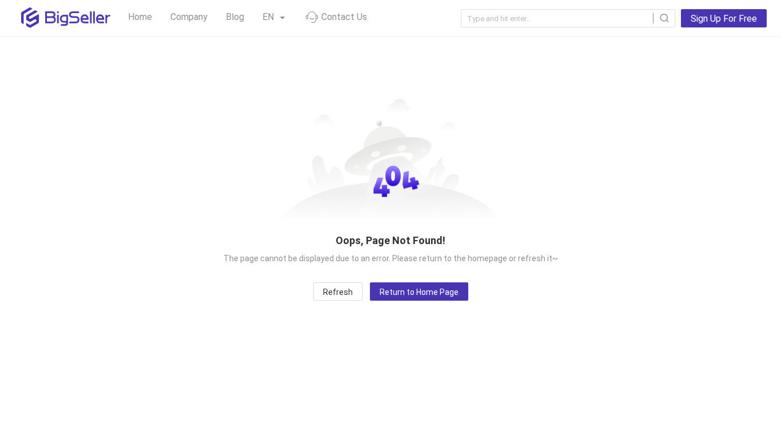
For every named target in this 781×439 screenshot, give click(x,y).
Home (140, 16)
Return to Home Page (419, 292)
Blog (235, 16)
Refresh (338, 292)
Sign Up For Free (724, 18)
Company (189, 16)
